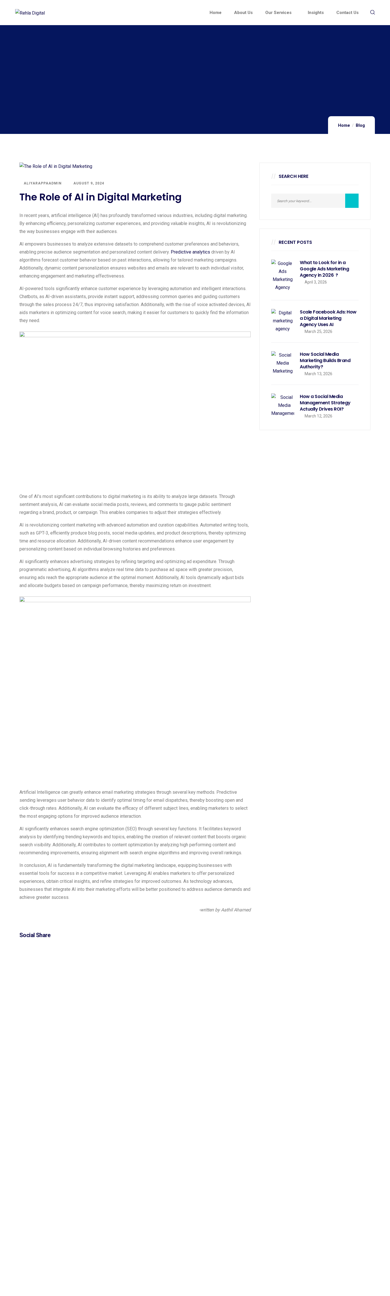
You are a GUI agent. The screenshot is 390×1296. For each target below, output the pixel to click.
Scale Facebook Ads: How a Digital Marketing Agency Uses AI (328, 318)
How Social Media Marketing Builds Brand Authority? (325, 360)
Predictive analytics (190, 252)
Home (344, 125)
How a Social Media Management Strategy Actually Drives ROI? (325, 402)
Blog (360, 125)
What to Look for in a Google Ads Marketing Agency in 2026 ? (324, 269)
